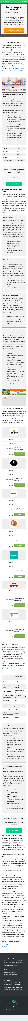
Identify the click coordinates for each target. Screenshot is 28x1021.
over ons (6, 991)
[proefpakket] (14, 395)
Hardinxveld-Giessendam (16, 669)
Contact (19, 1007)
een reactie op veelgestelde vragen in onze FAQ (12, 71)
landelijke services (12, 60)
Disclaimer (15, 1007)
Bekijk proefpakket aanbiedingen (15, 30)
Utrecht (18, 148)
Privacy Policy (9, 1007)
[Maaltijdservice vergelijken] (5, 1)
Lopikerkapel (5, 944)
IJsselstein (16, 667)
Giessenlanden (5, 669)
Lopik (18, 151)
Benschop (4, 946)
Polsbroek (4, 948)
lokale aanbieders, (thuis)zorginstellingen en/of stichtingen (11, 62)
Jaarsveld (4, 950)
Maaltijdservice (12, 1004)
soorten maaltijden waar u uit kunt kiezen (16, 58)
